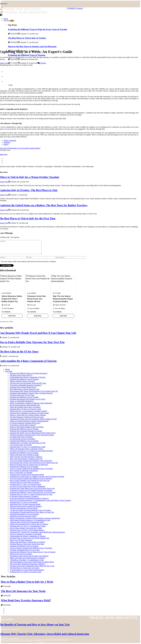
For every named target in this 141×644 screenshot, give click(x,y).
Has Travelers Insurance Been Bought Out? (25, 405)
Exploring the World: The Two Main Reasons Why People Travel (32, 433)
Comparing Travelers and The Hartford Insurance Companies (31, 490)
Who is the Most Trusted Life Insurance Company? (27, 564)
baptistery (7, 142)
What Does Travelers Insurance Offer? (23, 516)
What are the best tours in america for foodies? (26, 506)
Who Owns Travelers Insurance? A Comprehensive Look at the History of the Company (40, 500)
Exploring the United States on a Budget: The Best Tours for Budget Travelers (37, 476)
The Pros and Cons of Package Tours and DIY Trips (28, 383)
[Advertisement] (70, 30)
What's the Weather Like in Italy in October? (25, 407)
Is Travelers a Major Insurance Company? (24, 496)
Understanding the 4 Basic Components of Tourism (27, 377)
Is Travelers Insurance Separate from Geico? (25, 423)
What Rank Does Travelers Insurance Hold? (25, 504)
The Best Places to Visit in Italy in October (24, 482)
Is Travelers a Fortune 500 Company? (23, 425)
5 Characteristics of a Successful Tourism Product (27, 570)
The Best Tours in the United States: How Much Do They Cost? (32, 566)
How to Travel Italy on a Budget (21, 472)
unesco (6, 144)
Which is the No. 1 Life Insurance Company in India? (28, 411)
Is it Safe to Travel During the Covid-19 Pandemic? (27, 486)
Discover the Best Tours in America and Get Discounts (32, 46)
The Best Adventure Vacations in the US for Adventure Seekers (32, 435)
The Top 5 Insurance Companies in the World (25, 534)
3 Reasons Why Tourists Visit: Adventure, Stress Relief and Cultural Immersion (37, 532)
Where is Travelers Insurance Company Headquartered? (29, 421)
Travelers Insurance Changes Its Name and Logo (27, 417)
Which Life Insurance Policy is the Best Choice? (26, 449)
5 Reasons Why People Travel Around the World (27, 474)
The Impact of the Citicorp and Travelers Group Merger (29, 556)
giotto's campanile (10, 140)
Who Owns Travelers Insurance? (21, 540)
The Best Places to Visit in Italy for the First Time (27, 544)
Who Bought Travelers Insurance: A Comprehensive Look (30, 520)
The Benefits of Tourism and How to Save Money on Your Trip (32, 512)
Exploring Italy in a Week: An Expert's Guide (25, 572)
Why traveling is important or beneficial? (24, 471)
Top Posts (8, 371)
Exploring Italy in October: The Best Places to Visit (27, 443)
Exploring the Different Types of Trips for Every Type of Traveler (32, 492)
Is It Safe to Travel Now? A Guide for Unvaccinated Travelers (31, 451)
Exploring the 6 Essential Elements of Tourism (26, 431)
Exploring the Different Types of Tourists (24, 429)
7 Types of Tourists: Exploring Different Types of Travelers (30, 510)
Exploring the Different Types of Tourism (24, 379)
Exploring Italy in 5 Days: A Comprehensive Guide (27, 447)
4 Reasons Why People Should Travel (23, 387)
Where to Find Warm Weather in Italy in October (27, 427)
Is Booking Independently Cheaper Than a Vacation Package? (31, 393)
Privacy (42, 642)
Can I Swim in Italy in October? (21, 445)
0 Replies (43, 63)
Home (7, 369)
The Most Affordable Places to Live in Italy (25, 550)
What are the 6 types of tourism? (21, 554)
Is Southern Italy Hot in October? (21, 437)
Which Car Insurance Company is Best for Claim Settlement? (31, 403)
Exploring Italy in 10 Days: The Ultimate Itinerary (27, 530)
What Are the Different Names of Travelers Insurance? (29, 373)
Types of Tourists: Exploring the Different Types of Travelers (31, 461)
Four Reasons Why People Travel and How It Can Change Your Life (34, 391)
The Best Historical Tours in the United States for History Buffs (32, 562)
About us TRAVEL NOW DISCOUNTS (53, 640)
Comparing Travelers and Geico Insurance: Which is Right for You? (33, 419)
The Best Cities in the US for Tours (22, 395)
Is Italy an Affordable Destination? (22, 401)
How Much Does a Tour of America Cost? (24, 389)
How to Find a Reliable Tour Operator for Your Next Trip (30, 480)
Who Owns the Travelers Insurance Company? (26, 457)
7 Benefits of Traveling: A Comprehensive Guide (27, 560)
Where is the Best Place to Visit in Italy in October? (27, 542)
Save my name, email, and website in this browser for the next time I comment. (28, 261)
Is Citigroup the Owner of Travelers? (22, 439)
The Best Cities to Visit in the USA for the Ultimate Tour (29, 538)
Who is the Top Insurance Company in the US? (26, 459)
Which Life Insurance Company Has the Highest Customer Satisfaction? (35, 518)
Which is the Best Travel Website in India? (24, 455)
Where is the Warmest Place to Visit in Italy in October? (29, 524)
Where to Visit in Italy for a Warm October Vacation (28, 415)
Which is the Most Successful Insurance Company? (27, 558)
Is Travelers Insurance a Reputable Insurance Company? (29, 498)
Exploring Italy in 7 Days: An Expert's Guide (25, 484)
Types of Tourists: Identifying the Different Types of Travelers (31, 469)
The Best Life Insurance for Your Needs (23, 508)
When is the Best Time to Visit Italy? (22, 381)
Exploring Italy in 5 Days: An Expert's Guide (25, 409)
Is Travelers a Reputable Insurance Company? (26, 385)
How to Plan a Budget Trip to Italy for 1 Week (26, 528)
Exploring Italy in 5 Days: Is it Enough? (23, 502)
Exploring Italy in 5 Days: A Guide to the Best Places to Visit (31, 494)
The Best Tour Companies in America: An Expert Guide (29, 413)
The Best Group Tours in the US (21, 375)
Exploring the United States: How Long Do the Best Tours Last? (32, 488)
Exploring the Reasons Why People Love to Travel (27, 399)
